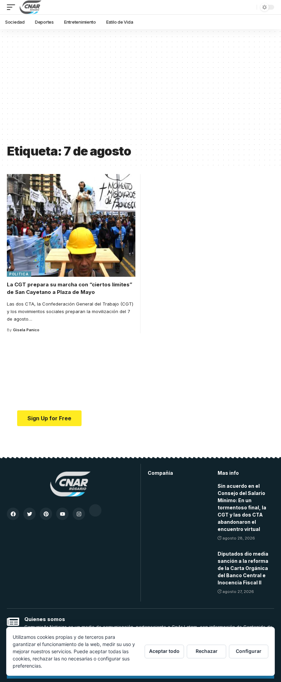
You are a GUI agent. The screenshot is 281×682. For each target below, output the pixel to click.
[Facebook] (13, 514)
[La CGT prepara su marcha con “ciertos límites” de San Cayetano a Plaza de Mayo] (71, 225)
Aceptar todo (164, 651)
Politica (19, 274)
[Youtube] (62, 514)
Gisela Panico (26, 329)
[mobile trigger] (13, 7)
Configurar (248, 651)
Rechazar (207, 651)
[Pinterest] (46, 514)
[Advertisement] (140, 89)
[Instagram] (79, 514)
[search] (250, 7)
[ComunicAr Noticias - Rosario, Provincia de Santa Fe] (30, 7)
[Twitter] (29, 514)
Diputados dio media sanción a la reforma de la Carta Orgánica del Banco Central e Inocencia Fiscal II (243, 568)
